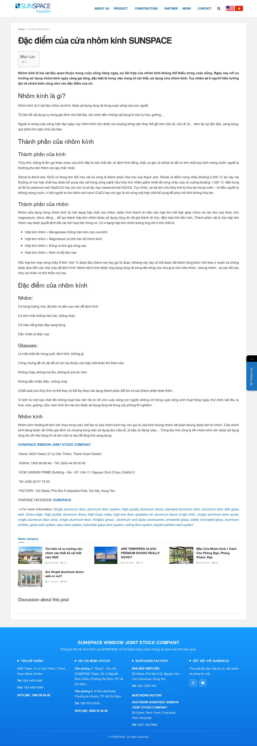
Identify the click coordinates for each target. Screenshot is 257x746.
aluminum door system (103, 509)
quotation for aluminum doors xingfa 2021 (165, 514)
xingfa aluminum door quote (218, 514)
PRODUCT (121, 8)
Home (21, 29)
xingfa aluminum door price (38, 519)
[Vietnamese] (239, 8)
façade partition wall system (173, 524)
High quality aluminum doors (142, 509)
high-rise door (123, 514)
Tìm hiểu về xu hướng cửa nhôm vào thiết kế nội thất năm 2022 (63, 552)
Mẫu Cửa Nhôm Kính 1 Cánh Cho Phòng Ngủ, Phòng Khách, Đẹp (216, 552)
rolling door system (138, 524)
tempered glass (177, 519)
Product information (38, 29)
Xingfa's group (103, 519)
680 (65, 581)
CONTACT (204, 8)
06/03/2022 (52, 562)
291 (65, 562)
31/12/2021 (52, 581)
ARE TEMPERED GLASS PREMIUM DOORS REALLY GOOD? (140, 552)
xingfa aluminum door (75, 519)
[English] (230, 8)
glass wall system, (43, 524)
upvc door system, (70, 524)
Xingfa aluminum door (69, 509)
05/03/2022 (128, 562)
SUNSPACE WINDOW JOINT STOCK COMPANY (54, 444)
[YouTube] (203, 683)
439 (216, 562)
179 (141, 562)
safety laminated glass (207, 519)
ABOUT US (101, 8)
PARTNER (171, 8)
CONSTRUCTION (146, 8)
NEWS (187, 8)
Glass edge (34, 514)
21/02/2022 (204, 562)
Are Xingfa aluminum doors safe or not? (64, 574)
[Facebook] (193, 683)
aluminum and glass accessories (140, 519)
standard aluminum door (182, 509)
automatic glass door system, (103, 524)
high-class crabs (100, 514)
